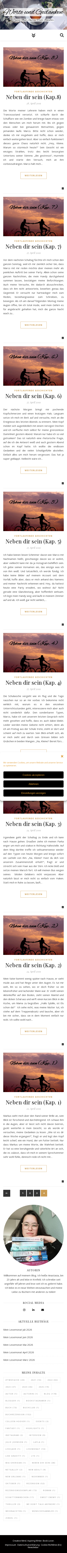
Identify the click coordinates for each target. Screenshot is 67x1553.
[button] (62, 756)
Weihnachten (16, 1511)
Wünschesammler (45, 1511)
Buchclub (31, 1407)
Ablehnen (34, 784)
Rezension (36, 1483)
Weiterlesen (33, 175)
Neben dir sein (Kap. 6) (33, 395)
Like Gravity (15, 1456)
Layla (38, 1442)
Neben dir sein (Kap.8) (33, 96)
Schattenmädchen (20, 1497)
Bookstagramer (38, 1400)
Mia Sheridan (16, 1463)
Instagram (14, 1435)
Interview (37, 1435)
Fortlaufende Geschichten (33, 91)
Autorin (31, 1394)
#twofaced (15, 1380)
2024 (27, 1387)
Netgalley (14, 1469)
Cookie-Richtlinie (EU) (51, 1544)
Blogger (13, 1400)
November (40, 1476)
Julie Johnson (16, 1442)
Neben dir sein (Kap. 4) (34, 682)
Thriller (13, 1504)
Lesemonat (36, 1449)
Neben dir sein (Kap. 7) (33, 246)
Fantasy (13, 1428)
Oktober (13, 1483)
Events (42, 1421)
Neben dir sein (43, 1463)
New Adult (37, 1469)
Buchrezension (18, 1414)
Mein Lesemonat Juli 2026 (17, 1329)
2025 (44, 1387)
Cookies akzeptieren (33, 775)
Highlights (35, 1428)
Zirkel (12, 1518)
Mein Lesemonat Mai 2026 (18, 1344)
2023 (11, 1387)
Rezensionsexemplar (21, 1490)
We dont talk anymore (43, 1504)
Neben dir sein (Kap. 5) (33, 541)
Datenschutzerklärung (28, 1544)
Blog (50, 1394)
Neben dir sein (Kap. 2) (33, 965)
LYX (35, 1456)
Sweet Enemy (50, 1497)
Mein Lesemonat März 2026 (19, 1359)
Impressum (10, 1544)
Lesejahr (13, 1449)
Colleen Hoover (18, 1421)
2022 (52, 1380)
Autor (12, 1394)
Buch (11, 1407)
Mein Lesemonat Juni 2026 (18, 1337)
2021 (36, 1380)
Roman (49, 1490)
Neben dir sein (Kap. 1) (33, 1102)
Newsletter (33, 1547)
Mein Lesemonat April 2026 (18, 1352)
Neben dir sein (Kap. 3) (34, 823)
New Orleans (16, 1476)
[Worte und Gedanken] (33, 15)
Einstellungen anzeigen (33, 793)
